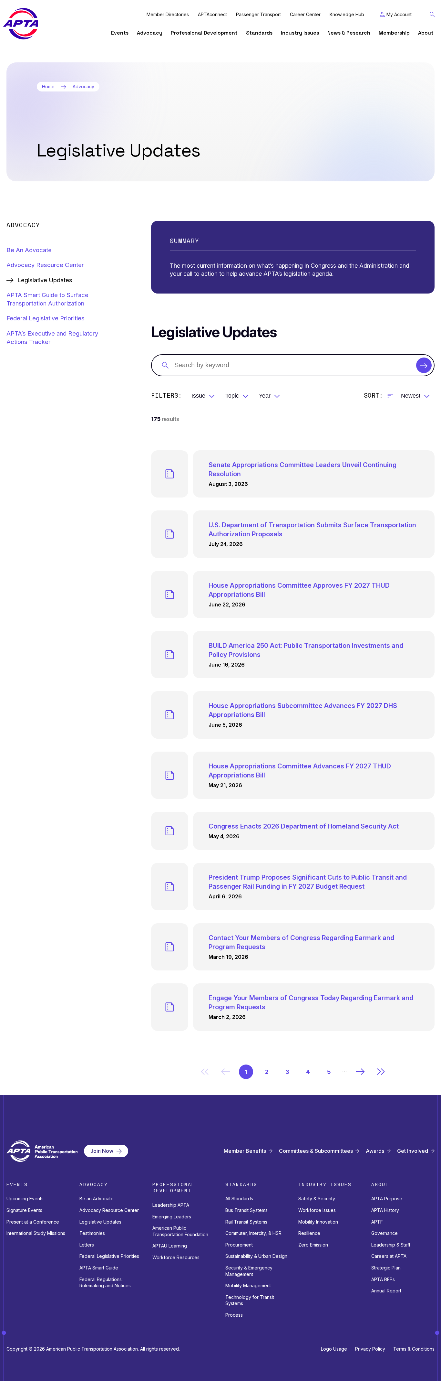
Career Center (305, 14)
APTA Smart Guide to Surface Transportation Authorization (47, 299)
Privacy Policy (370, 1349)
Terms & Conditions (414, 1349)
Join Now (101, 1151)
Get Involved (412, 1151)
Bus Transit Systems (246, 1210)
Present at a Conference (32, 1222)
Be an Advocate (96, 1198)
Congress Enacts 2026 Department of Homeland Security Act (304, 826)
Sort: (373, 395)
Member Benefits (245, 1151)
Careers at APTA (388, 1256)
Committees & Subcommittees (316, 1151)
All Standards (239, 1198)
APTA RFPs (383, 1279)
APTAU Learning (169, 1245)
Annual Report (386, 1290)
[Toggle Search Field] (432, 14)
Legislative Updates (100, 1222)
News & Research (348, 32)
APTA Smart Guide (98, 1267)
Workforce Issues (317, 1210)
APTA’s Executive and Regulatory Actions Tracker (52, 338)
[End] (381, 1072)
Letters (86, 1244)
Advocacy (149, 32)
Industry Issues (300, 32)
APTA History (385, 1210)
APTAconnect (212, 14)
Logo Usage (334, 1349)
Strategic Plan (386, 1267)
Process (234, 1315)
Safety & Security (316, 1198)
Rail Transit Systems (246, 1222)
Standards (259, 32)
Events (119, 32)
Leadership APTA (170, 1205)
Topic (232, 395)
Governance (384, 1233)
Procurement (239, 1244)
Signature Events (24, 1210)
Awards (375, 1151)
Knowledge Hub (347, 14)
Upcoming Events (25, 1198)
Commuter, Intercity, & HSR (253, 1233)
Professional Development (204, 32)
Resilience (309, 1233)
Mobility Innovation (318, 1222)
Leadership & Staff (390, 1244)
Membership (394, 32)
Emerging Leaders (171, 1216)
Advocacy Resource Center (45, 265)
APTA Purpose (386, 1198)
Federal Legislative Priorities (45, 318)
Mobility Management (248, 1285)
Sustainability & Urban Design (256, 1256)
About (426, 32)
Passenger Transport (258, 14)
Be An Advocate (29, 250)
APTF (377, 1222)
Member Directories (168, 14)
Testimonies (92, 1233)
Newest (410, 395)
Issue (198, 395)
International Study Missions (35, 1233)
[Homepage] (20, 23)
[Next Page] (360, 1072)
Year (265, 395)
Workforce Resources (176, 1257)
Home (48, 86)
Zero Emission (313, 1244)
